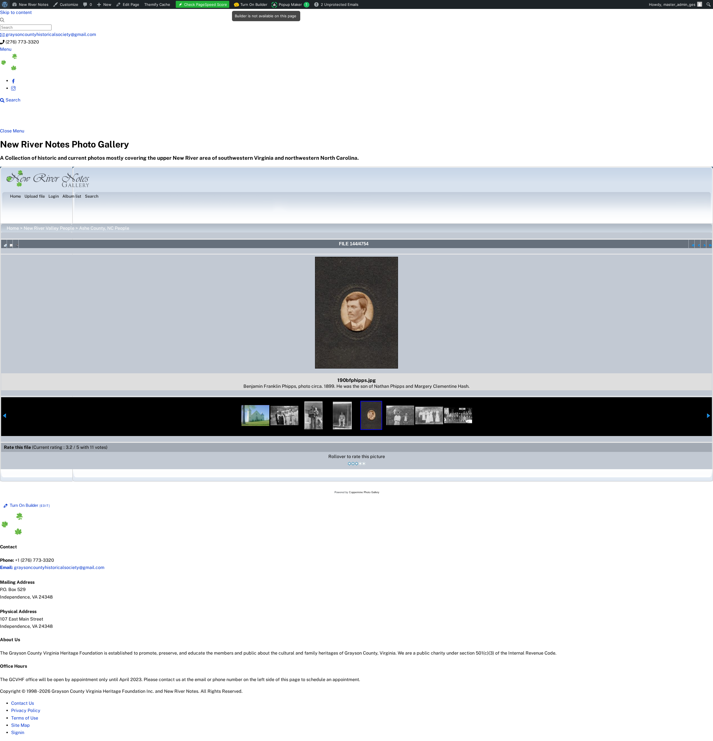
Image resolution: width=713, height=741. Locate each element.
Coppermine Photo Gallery (364, 492)
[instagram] (13, 88)
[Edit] (45, 505)
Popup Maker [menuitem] (293, 4)
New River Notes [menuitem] (33, 4)
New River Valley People (49, 228)
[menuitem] (5, 4)
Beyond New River (122, 117)
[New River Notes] (42, 69)
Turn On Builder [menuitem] (252, 5)
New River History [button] (175, 117)
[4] (360, 464)
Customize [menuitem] (69, 4)
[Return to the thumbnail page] (4, 244)
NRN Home (21, 117)
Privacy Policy (25, 710)
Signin (17, 732)
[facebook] (13, 80)
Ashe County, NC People (104, 228)
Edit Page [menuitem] (131, 4)
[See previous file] (697, 244)
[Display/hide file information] (10, 244)
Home (13, 228)
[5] (364, 464)
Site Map (20, 725)
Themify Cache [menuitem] (157, 4)
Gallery (216, 117)
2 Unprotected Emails (339, 4)
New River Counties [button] (68, 117)
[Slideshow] (15, 244)
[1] (349, 464)
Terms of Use (24, 718)
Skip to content (16, 12)
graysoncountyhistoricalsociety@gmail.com (52, 567)
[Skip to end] (709, 244)
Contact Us (22, 703)
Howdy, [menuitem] (672, 4)
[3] (356, 464)
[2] (353, 464)
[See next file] (703, 244)
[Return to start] (691, 244)
